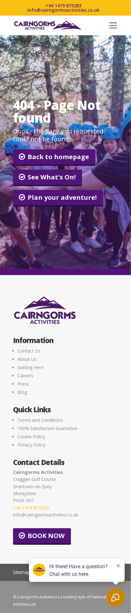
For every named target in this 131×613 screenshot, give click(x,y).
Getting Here (30, 367)
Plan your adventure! (62, 197)
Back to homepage (58, 156)
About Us (27, 359)
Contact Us (28, 351)
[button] (113, 25)
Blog (22, 392)
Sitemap (21, 572)
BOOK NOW (46, 535)
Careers (25, 376)
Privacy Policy (31, 445)
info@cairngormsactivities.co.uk (63, 10)
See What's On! (52, 177)
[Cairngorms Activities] (48, 25)
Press (23, 384)
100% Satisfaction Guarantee (47, 428)
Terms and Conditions (40, 420)
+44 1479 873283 (63, 5)
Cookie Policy (31, 437)
